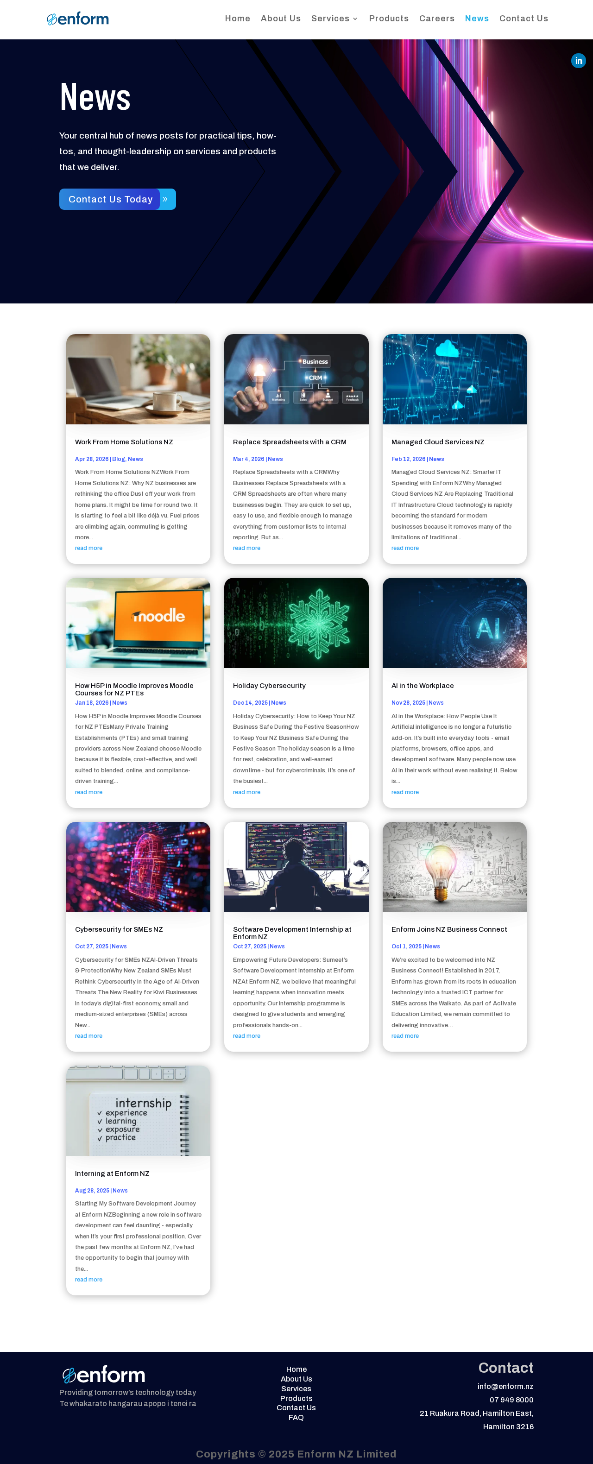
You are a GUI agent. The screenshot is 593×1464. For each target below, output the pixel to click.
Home (238, 18)
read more (88, 548)
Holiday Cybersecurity (269, 685)
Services (330, 18)
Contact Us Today (111, 199)
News (477, 18)
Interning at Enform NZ (112, 1173)
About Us (281, 18)
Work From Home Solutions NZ (124, 442)
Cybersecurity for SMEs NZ (119, 929)
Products (389, 18)
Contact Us (524, 18)
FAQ (296, 1417)
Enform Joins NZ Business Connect (449, 929)
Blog (118, 459)
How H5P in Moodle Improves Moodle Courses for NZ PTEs (134, 689)
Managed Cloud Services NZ (438, 442)
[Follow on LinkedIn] (578, 60)
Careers (437, 18)
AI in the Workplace (422, 685)
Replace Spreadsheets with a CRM (290, 442)
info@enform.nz (506, 1386)
